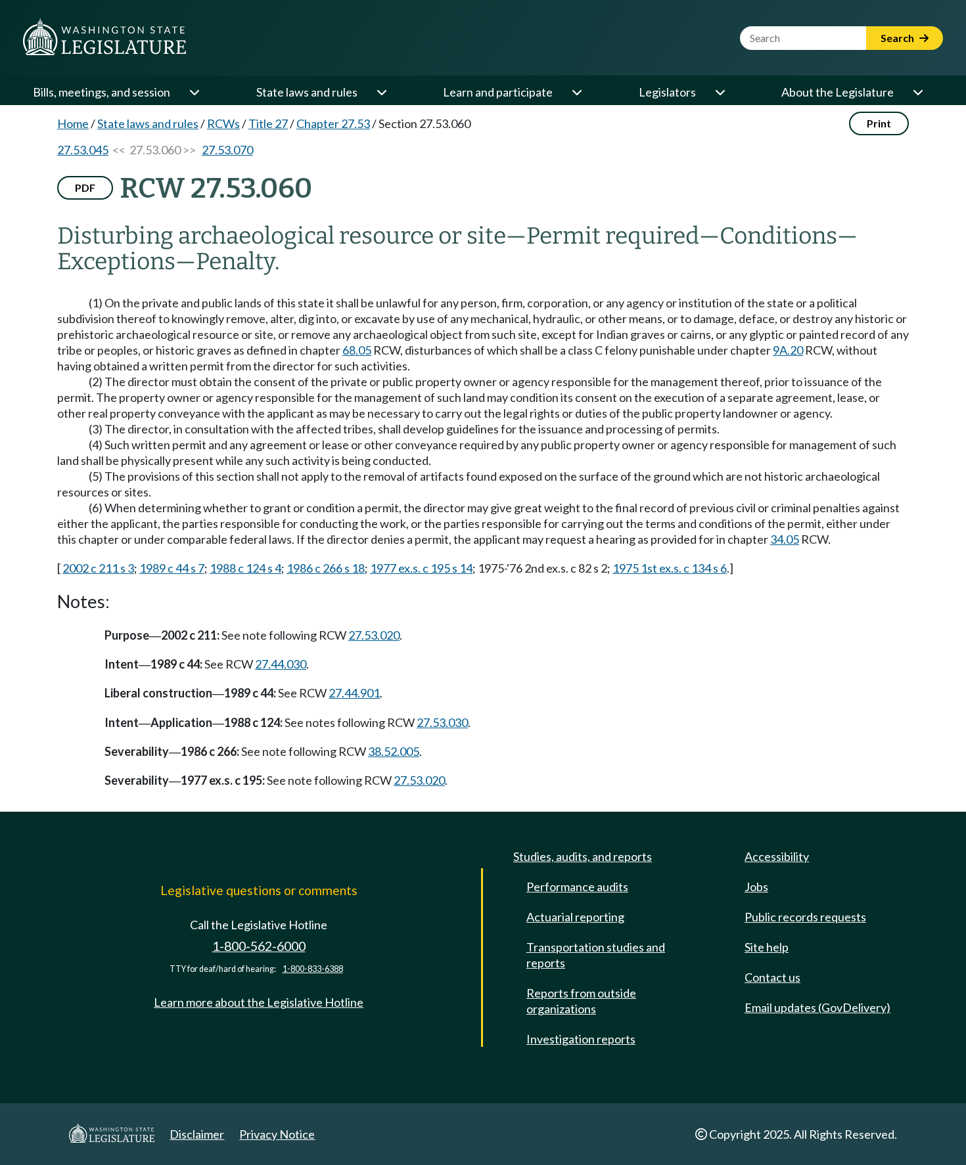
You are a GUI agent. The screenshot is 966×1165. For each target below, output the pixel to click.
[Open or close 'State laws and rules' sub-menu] (381, 92)
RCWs (223, 123)
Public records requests (805, 917)
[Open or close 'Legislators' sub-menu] (719, 92)
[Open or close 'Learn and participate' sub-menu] (576, 92)
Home (73, 123)
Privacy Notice (277, 1134)
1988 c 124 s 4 (245, 568)
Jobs (756, 886)
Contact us (772, 977)
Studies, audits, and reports (582, 856)
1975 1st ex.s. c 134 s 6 (669, 568)
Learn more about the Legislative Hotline (258, 1002)
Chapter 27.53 (333, 123)
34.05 (784, 539)
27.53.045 (82, 150)
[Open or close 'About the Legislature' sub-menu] (917, 92)
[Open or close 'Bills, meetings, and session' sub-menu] (193, 92)
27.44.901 (354, 693)
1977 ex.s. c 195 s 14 (421, 568)
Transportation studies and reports (595, 955)
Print (879, 123)
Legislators (667, 92)
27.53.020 (374, 635)
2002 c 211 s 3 (98, 568)
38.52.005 (393, 751)
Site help (767, 947)
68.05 (356, 350)
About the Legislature (837, 92)
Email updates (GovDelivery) (817, 1007)
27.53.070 (227, 150)
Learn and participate (498, 92)
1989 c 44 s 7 (171, 568)
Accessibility (777, 856)
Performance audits (577, 886)
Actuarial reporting (575, 917)
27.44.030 (280, 664)
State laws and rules (306, 92)
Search (898, 38)
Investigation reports (580, 1039)
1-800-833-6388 (313, 969)
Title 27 (268, 123)
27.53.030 (442, 722)
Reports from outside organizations (581, 1001)
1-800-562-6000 (259, 946)
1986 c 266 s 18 (326, 568)
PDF (85, 187)
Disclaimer (197, 1134)
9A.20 (788, 350)
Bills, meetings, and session (101, 92)
